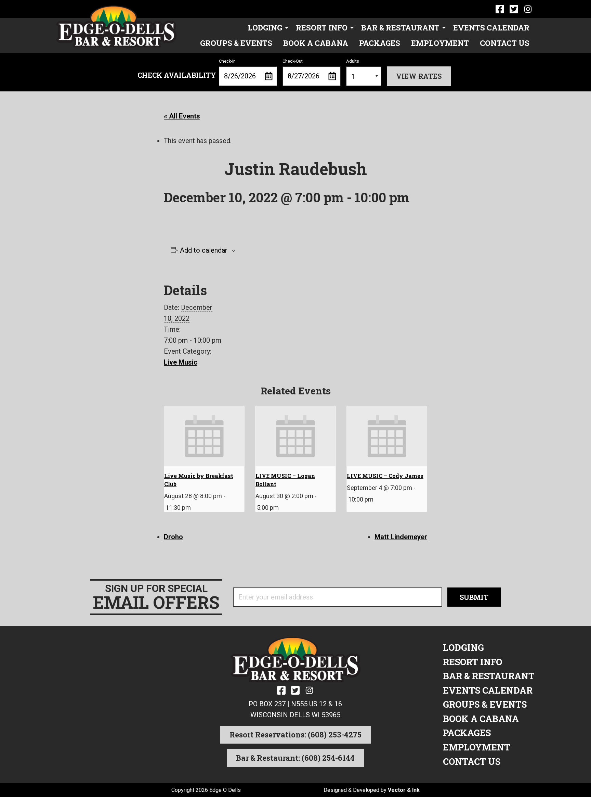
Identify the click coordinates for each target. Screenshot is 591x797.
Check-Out (293, 61)
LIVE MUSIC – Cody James (385, 475)
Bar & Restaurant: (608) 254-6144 (295, 758)
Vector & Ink (404, 790)
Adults (352, 61)
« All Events (182, 116)
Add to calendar (203, 250)
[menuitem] (266, 27)
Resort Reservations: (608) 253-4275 (295, 734)
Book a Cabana (315, 43)
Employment (440, 43)
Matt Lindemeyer (401, 537)
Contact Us (504, 43)
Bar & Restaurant (400, 28)
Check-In (227, 61)
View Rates (419, 76)
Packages (379, 43)
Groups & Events (236, 43)
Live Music (180, 362)
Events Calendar (491, 28)
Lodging (265, 28)
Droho (173, 537)
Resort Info (321, 28)
